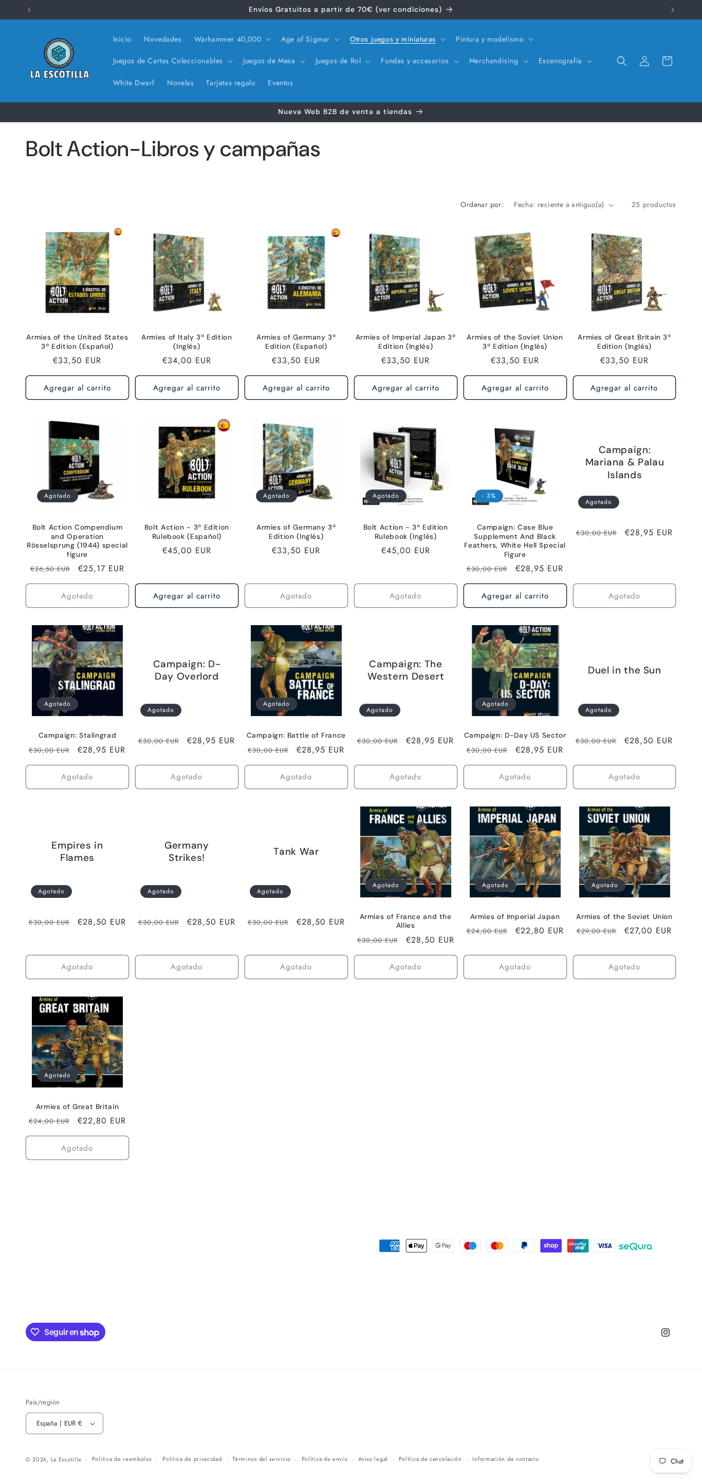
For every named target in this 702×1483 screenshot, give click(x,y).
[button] (231, 39)
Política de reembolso (122, 1459)
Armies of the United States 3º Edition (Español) (77, 342)
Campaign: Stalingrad (78, 735)
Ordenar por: (482, 204)
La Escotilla (66, 1459)
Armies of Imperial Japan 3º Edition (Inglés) (406, 342)
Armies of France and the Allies (406, 921)
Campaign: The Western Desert (405, 670)
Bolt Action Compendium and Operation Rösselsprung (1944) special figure (77, 541)
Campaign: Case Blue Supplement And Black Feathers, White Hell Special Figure (515, 541)
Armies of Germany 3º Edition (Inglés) (296, 532)
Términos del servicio (261, 1459)
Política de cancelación (430, 1459)
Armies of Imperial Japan (515, 916)
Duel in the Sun (624, 671)
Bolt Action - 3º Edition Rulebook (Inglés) (405, 532)
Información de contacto (505, 1459)
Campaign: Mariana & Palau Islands (624, 462)
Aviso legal (373, 1459)
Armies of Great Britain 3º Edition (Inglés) (624, 342)
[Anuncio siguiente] (672, 10)
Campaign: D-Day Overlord (187, 670)
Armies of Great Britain (77, 1106)
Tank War (296, 852)
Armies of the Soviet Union (624, 916)
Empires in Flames (77, 851)
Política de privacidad (191, 1459)
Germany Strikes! (186, 851)
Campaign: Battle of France (296, 735)
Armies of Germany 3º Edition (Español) (296, 342)
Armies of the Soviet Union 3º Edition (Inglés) (515, 342)
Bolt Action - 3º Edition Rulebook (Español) (186, 532)
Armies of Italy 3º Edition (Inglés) (186, 342)
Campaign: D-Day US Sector (515, 735)
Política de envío (325, 1459)
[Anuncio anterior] (29, 10)
